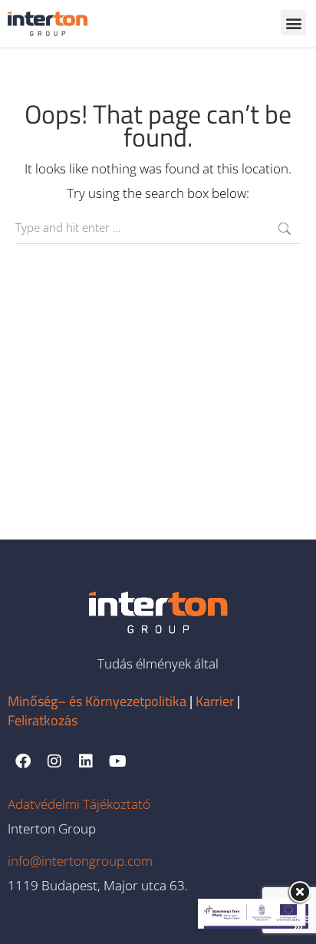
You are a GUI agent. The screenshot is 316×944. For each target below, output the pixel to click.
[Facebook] (23, 761)
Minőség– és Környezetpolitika (97, 701)
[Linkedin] (86, 761)
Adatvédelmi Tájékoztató (79, 804)
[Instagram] (54, 761)
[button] (293, 22)
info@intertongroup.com (80, 861)
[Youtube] (117, 761)
